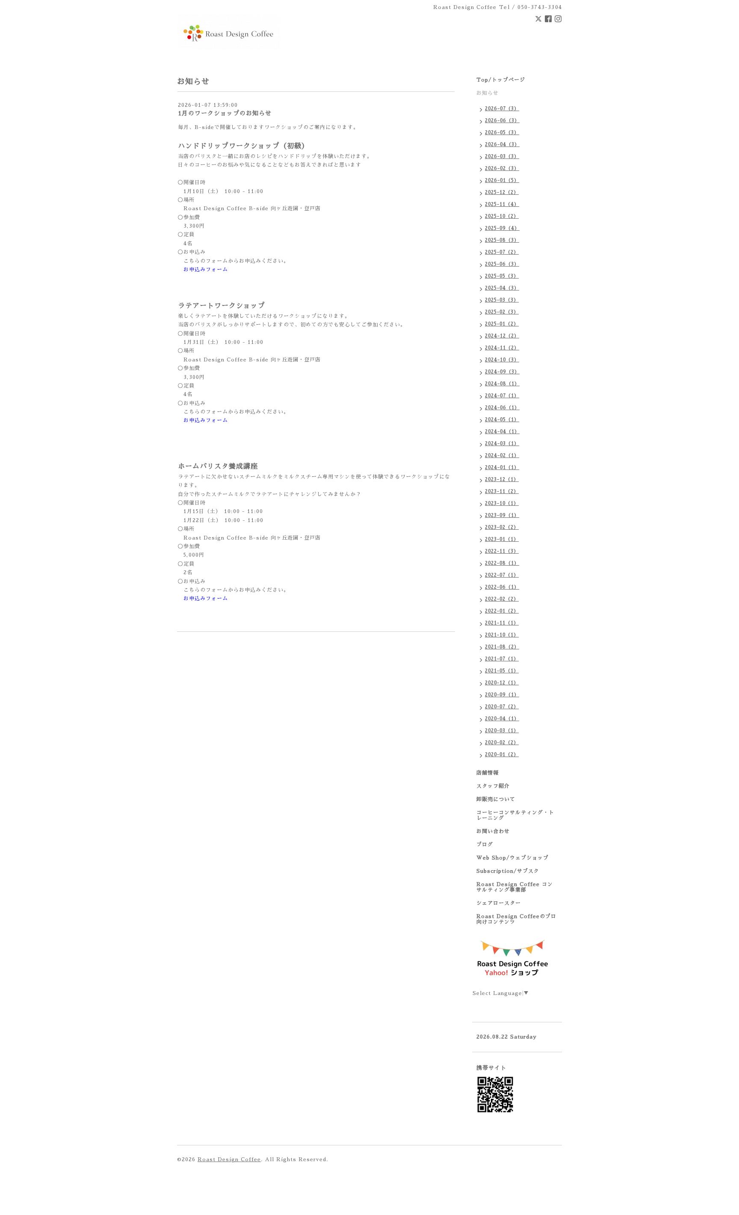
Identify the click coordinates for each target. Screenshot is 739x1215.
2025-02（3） (502, 312)
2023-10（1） (502, 503)
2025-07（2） (502, 252)
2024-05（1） (502, 419)
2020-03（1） (502, 730)
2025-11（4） (502, 204)
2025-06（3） (502, 264)
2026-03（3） (502, 156)
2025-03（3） (502, 300)
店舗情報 (487, 772)
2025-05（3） (502, 276)
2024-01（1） (502, 467)
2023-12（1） (502, 479)
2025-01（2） (502, 324)
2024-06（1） (502, 407)
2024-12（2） (502, 336)
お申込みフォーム (205, 269)
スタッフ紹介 (493, 786)
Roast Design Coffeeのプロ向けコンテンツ (516, 919)
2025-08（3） (502, 240)
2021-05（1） (502, 671)
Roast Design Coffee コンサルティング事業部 (514, 887)
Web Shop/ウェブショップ (512, 857)
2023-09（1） (502, 515)
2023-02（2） (502, 527)
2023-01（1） (502, 539)
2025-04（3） (502, 288)
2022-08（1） (502, 563)
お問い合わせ (493, 831)
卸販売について (495, 799)
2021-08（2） (502, 647)
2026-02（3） (502, 168)
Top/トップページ (500, 79)
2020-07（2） (502, 706)
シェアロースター (498, 903)
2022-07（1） (502, 575)
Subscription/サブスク (507, 871)
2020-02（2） (502, 742)
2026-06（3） (502, 120)
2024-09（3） (502, 372)
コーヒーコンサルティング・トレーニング (515, 815)
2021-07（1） (502, 659)
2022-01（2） (502, 611)
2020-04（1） (502, 718)
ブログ (484, 844)
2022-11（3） (502, 551)
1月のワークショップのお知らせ (225, 113)
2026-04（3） (502, 144)
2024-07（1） (502, 395)
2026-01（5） (502, 180)
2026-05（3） (502, 132)
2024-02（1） (502, 455)
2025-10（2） (502, 216)
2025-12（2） (502, 192)
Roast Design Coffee (229, 1159)
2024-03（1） (502, 443)
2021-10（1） (502, 635)
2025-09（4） (502, 228)
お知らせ (487, 93)
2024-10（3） (502, 360)
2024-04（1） (502, 431)
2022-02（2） (502, 599)
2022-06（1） (502, 587)
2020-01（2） (502, 754)
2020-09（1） (502, 695)
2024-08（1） (502, 384)
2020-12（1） (502, 683)
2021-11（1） (502, 623)
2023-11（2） (502, 491)
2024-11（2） (502, 348)
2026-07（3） (502, 108)
